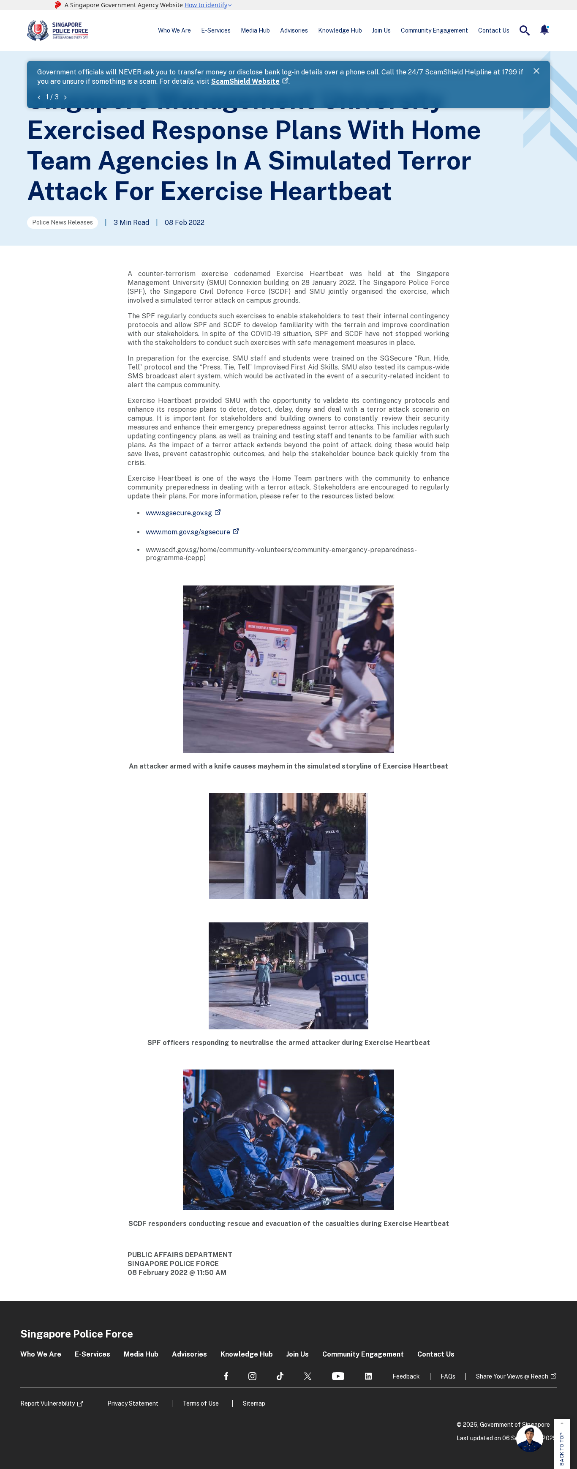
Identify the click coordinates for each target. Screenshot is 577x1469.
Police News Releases (62, 222)
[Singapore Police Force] (57, 30)
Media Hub (255, 30)
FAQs (448, 1376)
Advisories (294, 30)
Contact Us (493, 30)
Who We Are (174, 30)
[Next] (65, 97)
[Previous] (39, 97)
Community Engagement (434, 30)
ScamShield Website (245, 81)
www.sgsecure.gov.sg (179, 513)
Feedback (406, 1376)
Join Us (381, 30)
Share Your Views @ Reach (512, 1376)
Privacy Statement (132, 1403)
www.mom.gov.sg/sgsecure (188, 532)
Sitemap (254, 1403)
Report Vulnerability (47, 1403)
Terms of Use (200, 1403)
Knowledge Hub (340, 30)
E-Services (216, 30)
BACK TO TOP (562, 1449)
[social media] (226, 1376)
